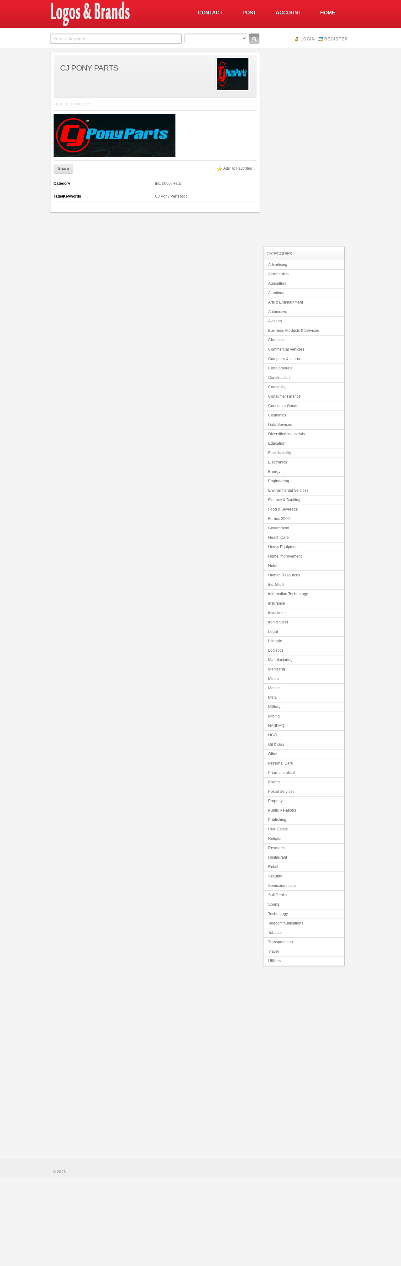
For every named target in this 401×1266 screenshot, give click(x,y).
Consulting (277, 387)
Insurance (276, 603)
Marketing (276, 669)
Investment (277, 613)
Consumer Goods (283, 406)
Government (278, 528)
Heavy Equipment (283, 547)
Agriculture (277, 283)
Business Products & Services (293, 330)
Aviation (275, 321)
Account (288, 12)
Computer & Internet (285, 359)
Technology (278, 914)
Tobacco (275, 932)
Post (249, 12)
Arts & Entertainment (285, 302)
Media (273, 678)
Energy (274, 471)
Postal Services (281, 791)
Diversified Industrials (286, 434)
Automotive (277, 312)
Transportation (280, 942)
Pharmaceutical (281, 773)
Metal (273, 697)
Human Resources (284, 575)
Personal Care (280, 763)
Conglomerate (280, 368)
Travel (273, 951)
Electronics (277, 462)
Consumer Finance (284, 396)
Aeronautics (278, 274)
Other (273, 754)
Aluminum (276, 293)
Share (63, 168)
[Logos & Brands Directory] (112, 25)
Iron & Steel (278, 622)
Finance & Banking (284, 500)
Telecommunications (285, 923)
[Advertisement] (304, 146)
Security (275, 876)
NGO (272, 735)
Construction (279, 377)
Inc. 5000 (163, 183)
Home (327, 12)
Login (307, 39)
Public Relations (282, 810)
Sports (273, 904)
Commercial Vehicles (286, 349)
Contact (210, 12)
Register (336, 39)
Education (276, 443)
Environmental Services (288, 490)
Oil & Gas (276, 744)
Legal (273, 631)
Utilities (274, 961)
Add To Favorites (237, 168)
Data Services (280, 424)
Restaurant (277, 857)
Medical (275, 688)
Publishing (277, 820)
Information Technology (288, 594)
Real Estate (278, 829)
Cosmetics (277, 415)
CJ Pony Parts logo (171, 196)
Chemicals (277, 340)
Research (276, 848)
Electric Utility (279, 453)
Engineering (278, 481)
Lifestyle (275, 641)
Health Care (278, 537)
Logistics (275, 650)
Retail (178, 183)
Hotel (272, 566)
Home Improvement (285, 556)
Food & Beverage (283, 509)
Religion (275, 838)
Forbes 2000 (279, 518)
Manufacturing (280, 660)
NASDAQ (276, 725)
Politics (274, 782)
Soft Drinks (277, 895)
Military (274, 707)
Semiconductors (282, 885)
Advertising (277, 264)
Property (275, 801)
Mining (274, 716)
